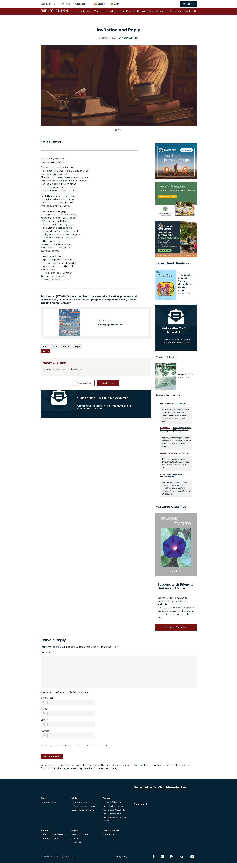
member (65, 346)
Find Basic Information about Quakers (115, 818)
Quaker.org (175, 11)
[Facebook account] (154, 857)
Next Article (108, 383)
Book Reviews (127, 11)
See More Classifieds (176, 627)
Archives (113, 11)
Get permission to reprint (83, 810)
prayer (77, 346)
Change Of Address (49, 838)
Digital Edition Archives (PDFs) (54, 834)
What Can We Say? (179, 403)
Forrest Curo (165, 403)
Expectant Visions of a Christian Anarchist (172, 475)
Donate (190, 4)
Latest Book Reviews (172, 263)
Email (44, 720)
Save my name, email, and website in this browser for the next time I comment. (76, 746)
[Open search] (195, 11)
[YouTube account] (192, 857)
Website (45, 730)
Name (45, 709)
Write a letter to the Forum (83, 806)
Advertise (65, 4)
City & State (48, 698)
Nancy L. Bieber (130, 38)
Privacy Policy (121, 856)
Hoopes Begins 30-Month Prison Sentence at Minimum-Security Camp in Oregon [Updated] (175, 430)
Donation (139, 804)
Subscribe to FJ (48, 4)
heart (45, 346)
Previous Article (83, 383)
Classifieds (80, 4)
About (187, 11)
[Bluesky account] (182, 857)
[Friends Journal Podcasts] (162, 857)
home (54, 346)
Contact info (108, 834)
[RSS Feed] (171, 857)
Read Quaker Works (112, 814)
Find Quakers (84, 11)
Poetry (45, 351)
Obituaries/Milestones (112, 802)
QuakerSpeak (146, 11)
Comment (47, 652)
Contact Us (76, 842)
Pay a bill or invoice (80, 834)
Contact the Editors (49, 802)
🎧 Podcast (161, 11)
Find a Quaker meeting (113, 806)
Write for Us (100, 11)
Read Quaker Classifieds (114, 810)
